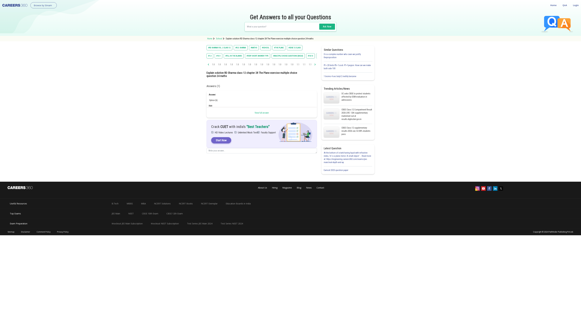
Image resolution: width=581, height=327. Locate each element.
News (309, 187)
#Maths (254, 48)
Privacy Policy (63, 232)
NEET (131, 213)
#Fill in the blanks (233, 56)
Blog (299, 187)
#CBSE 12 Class (295, 48)
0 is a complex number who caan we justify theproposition (342, 56)
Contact (320, 187)
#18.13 (310, 56)
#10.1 (218, 56)
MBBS (130, 203)
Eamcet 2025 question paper (336, 170)
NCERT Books (186, 203)
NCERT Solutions (162, 203)
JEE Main (116, 213)
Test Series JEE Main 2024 (199, 223)
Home (553, 5)
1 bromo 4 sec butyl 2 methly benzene (340, 76)
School (219, 38)
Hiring (274, 187)
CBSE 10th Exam (150, 213)
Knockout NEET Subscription (165, 223)
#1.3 (210, 56)
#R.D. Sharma (240, 48)
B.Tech (115, 203)
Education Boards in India (238, 203)
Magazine (287, 187)
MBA (143, 203)
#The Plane (279, 48)
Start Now (221, 140)
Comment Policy (44, 232)
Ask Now (327, 26)
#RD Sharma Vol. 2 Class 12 (219, 48)
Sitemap (11, 232)
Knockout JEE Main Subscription (127, 223)
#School (265, 48)
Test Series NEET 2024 (232, 223)
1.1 (298, 64)
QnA (565, 5)
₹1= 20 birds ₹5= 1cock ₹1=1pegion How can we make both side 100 (347, 67)
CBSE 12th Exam (174, 213)
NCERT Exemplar (209, 203)
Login (576, 5)
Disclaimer (25, 232)
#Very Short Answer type (257, 56)
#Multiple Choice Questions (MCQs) (288, 56)
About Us (262, 187)
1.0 (213, 64)
